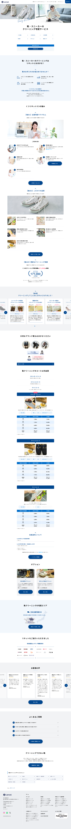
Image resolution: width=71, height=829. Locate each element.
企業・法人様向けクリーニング (31, 806)
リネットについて (44, 811)
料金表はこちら (55, 163)
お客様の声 (38, 779)
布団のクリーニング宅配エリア (60, 802)
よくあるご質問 (53, 779)
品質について (52, 776)
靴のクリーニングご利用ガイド (31, 818)
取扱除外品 (40, 552)
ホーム (27, 794)
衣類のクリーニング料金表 (45, 798)
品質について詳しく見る (35, 254)
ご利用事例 (45, 35)
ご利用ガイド (10, 779)
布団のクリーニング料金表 (45, 802)
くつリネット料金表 (35, 557)
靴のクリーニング (29, 803)
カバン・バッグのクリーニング (31, 805)
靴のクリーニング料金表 (45, 803)
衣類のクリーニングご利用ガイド (32, 813)
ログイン (68, 1)
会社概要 (4, 807)
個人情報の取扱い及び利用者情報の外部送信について (11, 799)
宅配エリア (45, 38)
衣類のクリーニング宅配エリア (60, 798)
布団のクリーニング (29, 802)
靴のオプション (25, 779)
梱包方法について (49, 149)
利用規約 (23, 781)
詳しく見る (25, 592)
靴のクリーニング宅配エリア (60, 803)
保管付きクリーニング (30, 800)
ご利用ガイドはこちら (35, 183)
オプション (32, 38)
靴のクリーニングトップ (12, 776)
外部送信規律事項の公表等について (8, 801)
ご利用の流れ (33, 35)
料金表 (19, 38)
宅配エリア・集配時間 (40, 776)
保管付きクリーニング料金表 (46, 800)
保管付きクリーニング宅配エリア (61, 800)
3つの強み (20, 35)
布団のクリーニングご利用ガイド (32, 816)
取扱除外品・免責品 (35, 765)
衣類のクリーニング (29, 798)
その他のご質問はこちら (35, 741)
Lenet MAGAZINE (44, 816)
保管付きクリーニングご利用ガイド (32, 815)
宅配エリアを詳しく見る (35, 626)
